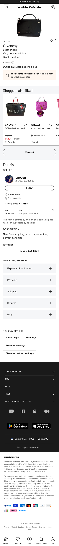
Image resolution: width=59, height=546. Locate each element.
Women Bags (12, 337)
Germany (42, 527)
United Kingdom (17, 527)
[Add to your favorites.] (25, 125)
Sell (7, 386)
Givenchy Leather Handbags (20, 353)
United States (31, 527)
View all (29, 152)
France (6, 527)
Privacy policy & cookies (28, 447)
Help (10, 314)
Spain (50, 527)
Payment (12, 280)
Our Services (13, 371)
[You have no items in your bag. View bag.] (53, 7)
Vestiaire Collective (18, 401)
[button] (53, 7)
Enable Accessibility (29, 1)
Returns (11, 303)
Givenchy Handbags (16, 345)
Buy (7, 379)
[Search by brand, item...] (6, 7)
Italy (29, 529)
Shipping (12, 291)
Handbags (31, 337)
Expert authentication (19, 268)
